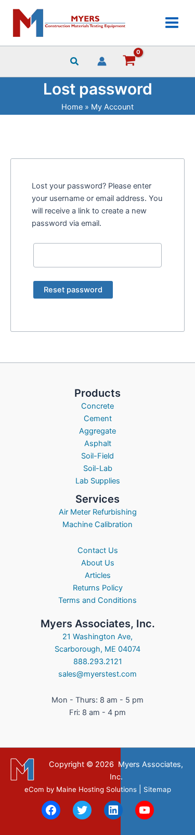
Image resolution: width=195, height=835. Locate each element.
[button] (75, 62)
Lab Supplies (97, 481)
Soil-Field (97, 456)
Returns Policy (98, 587)
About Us (97, 563)
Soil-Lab (97, 468)
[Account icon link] (102, 61)
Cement (98, 418)
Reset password (73, 289)
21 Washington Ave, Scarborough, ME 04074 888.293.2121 (97, 649)
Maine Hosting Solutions (96, 789)
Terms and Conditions (97, 600)
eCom (34, 789)
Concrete (97, 406)
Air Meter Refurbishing (98, 512)
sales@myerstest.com (97, 674)
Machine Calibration (97, 524)
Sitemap (157, 789)
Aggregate (97, 431)
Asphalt (97, 443)
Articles (98, 575)
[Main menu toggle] (172, 22)
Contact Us (97, 550)
